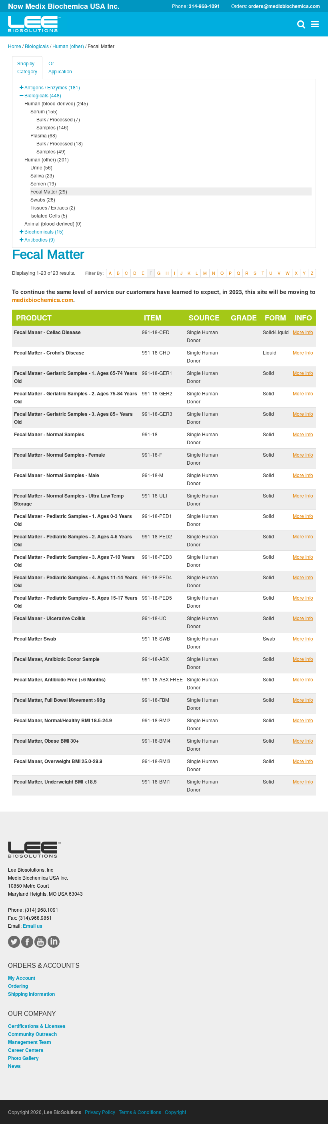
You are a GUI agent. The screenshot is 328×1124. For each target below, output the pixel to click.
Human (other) (68, 45)
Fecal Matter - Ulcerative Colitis (50, 618)
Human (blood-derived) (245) (56, 103)
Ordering (18, 985)
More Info (303, 331)
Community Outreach (32, 1033)
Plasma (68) (43, 135)
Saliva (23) (42, 175)
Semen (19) (43, 183)
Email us (32, 925)
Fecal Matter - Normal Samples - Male (56, 475)
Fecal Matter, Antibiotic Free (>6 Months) (60, 679)
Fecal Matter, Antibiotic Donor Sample (57, 659)
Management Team (29, 1041)
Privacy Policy (100, 1111)
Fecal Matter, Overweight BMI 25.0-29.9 (58, 761)
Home (14, 45)
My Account (21, 977)
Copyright (175, 1111)
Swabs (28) (42, 199)
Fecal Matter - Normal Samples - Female (59, 454)
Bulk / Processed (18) (59, 143)
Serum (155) (44, 111)
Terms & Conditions (140, 1111)
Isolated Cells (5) (48, 215)
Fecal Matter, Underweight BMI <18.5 (55, 781)
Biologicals (37, 45)
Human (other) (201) (46, 159)
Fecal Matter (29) (48, 191)
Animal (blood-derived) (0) (53, 223)
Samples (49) (51, 151)
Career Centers (26, 1049)
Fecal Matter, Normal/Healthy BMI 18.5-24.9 (63, 720)
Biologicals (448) (42, 95)
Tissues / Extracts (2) (52, 207)
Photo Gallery (23, 1058)
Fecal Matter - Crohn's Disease (49, 352)
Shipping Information (31, 993)
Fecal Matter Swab (35, 638)
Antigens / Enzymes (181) (52, 87)
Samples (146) (52, 127)
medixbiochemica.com (42, 300)
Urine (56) (41, 167)
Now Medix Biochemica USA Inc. (64, 6)
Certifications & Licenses (37, 1025)
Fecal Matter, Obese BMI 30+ (46, 740)
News (14, 1066)
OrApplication (60, 68)
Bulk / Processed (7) (58, 119)
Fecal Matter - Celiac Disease (47, 332)
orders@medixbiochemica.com (284, 6)
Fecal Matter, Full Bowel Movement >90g (59, 699)
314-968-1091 (204, 6)
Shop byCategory (27, 68)
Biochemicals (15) (44, 231)
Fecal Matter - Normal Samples (49, 434)
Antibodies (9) (39, 239)
